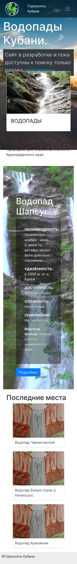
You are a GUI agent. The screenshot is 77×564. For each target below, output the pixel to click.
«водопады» (39, 70)
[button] (8, 101)
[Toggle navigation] (68, 8)
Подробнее (28, 372)
